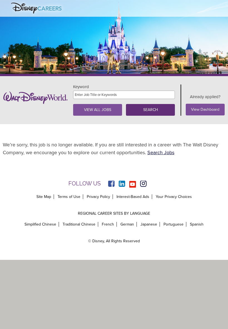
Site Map (43, 196)
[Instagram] (143, 184)
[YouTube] (132, 184)
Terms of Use (69, 196)
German (127, 224)
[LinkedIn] (122, 184)
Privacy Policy (98, 196)
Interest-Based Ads (133, 196)
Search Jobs (160, 152)
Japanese (148, 224)
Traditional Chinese (79, 224)
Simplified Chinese (40, 224)
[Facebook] (111, 184)
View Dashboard (205, 109)
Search (150, 109)
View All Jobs (97, 109)
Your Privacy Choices (174, 197)
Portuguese (173, 224)
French (108, 224)
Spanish (197, 224)
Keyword (81, 86)
